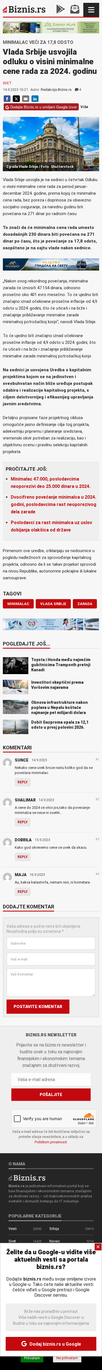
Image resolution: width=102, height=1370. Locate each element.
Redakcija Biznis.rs (56, 89)
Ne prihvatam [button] (67, 1358)
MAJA (21, 874)
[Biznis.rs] (26, 1177)
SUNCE (22, 760)
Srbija (54, 1228)
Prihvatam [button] (32, 1358)
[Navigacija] (91, 10)
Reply (23, 782)
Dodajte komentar (28, 907)
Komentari (17, 748)
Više (84, 107)
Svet (7, 83)
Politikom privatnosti (51, 1142)
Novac (54, 1241)
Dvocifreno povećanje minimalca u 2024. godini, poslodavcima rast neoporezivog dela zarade (53, 504)
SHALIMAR (25, 800)
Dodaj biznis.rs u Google (54, 1344)
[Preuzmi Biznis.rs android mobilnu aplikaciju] (60, 10)
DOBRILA (23, 840)
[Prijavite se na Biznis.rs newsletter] (74, 10)
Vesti (12, 1228)
